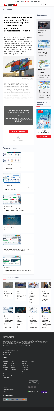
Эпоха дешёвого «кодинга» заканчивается (42, 32)
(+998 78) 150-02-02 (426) (14, 350)
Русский (27, 1)
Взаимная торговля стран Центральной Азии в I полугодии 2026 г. (16, 167)
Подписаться (44, 136)
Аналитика (5, 361)
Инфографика (25, 365)
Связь (4, 391)
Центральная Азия (15, 373)
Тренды (5, 363)
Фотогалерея (25, 373)
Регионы (13, 365)
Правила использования (8, 389)
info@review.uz (7, 352)
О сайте (5, 383)
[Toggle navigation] (50, 5)
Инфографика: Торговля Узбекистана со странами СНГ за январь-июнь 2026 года (44, 93)
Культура (24, 363)
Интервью (5, 367)
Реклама (5, 385)
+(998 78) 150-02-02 (8, 347)
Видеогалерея (25, 375)
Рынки (4, 365)
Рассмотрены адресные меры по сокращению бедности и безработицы (45, 297)
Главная (5, 381)
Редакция (5, 387)
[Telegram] (37, 1)
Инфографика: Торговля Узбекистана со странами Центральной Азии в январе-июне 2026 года (44, 72)
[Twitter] (39, 1)
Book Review (25, 369)
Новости (13, 367)
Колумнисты (6, 373)
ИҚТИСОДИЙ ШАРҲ (43, 132)
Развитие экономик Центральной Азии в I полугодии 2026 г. (17, 271)
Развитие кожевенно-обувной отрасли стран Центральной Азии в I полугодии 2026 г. (15, 209)
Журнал (13, 363)
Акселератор (6, 375)
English (31, 1)
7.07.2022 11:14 (8, 34)
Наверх (27, 408)
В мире (12, 361)
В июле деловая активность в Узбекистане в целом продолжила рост (20, 323)
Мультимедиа (25, 371)
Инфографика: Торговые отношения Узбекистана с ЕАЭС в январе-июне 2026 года (44, 51)
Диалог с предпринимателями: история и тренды (21, 296)
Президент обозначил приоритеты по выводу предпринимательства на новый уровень (46, 323)
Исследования (25, 367)
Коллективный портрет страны (8, 295)
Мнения (5, 369)
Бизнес (4, 371)
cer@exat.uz (7, 354)
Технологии (24, 361)
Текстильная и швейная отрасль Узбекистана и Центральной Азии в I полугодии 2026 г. (16, 250)
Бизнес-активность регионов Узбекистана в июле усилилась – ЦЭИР (33, 298)
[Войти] (46, 4)
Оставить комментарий (18, 131)
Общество (13, 375)
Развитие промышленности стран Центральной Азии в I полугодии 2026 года (18, 188)
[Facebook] (35, 1)
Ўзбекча (17, 1)
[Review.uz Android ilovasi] (33, 382)
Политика (13, 371)
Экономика (13, 369)
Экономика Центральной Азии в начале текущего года (18, 229)
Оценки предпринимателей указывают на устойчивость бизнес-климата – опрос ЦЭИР (8, 323)
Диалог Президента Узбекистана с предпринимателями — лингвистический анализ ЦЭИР (33, 323)
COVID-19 (33, 361)
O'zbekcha (22, 1)
